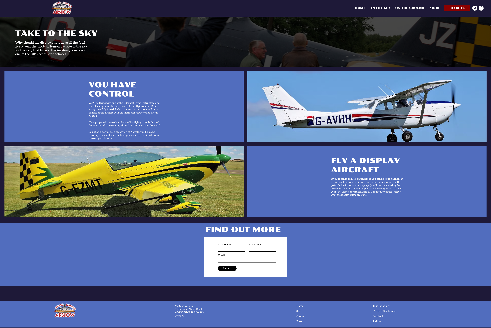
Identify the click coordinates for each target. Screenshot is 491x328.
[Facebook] (481, 8)
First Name (224, 244)
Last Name (255, 244)
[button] (435, 8)
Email (221, 255)
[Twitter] (474, 8)
